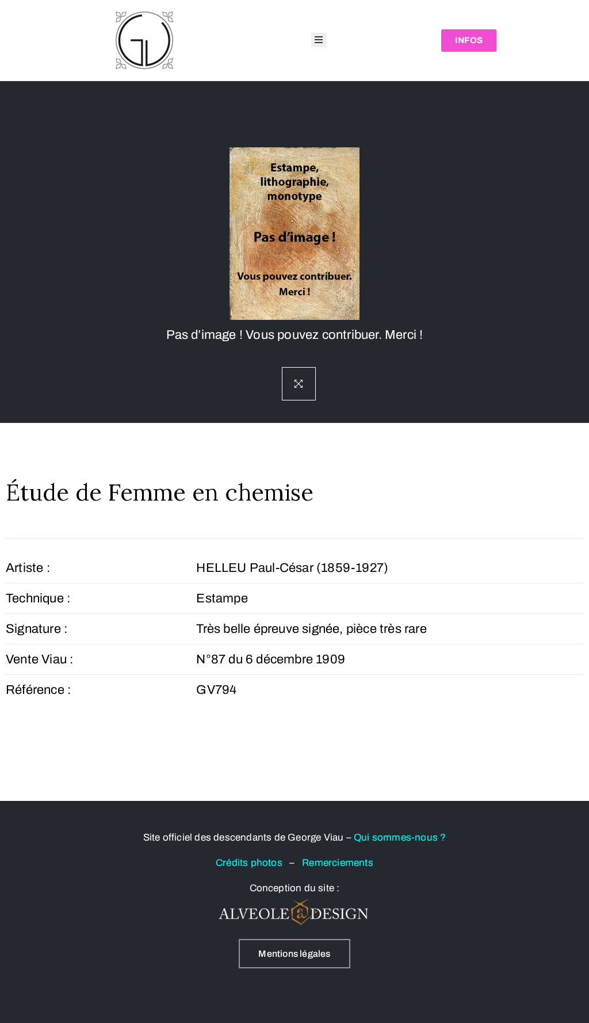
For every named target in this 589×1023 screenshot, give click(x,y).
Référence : (38, 690)
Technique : (38, 598)
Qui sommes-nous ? (400, 837)
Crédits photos (252, 862)
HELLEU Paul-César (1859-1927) (292, 568)
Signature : (37, 629)
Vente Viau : (40, 659)
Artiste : (28, 568)
